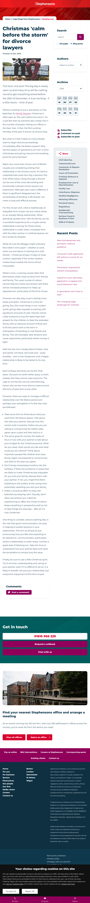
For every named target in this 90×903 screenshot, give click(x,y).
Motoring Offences (68, 199)
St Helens (30, 778)
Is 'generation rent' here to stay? (70, 293)
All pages (63, 44)
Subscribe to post (70, 136)
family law (60, 787)
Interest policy (53, 859)
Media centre (9, 790)
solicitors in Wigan (65, 778)
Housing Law (48, 19)
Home (8, 19)
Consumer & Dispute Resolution (69, 168)
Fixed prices (8, 781)
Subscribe (66, 130)
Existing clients (38, 758)
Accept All (11, 891)
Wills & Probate (66, 222)
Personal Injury (66, 203)
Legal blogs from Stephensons (26, 19)
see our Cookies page (14, 884)
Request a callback (45, 644)
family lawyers (23, 113)
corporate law (68, 792)
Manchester (31, 775)
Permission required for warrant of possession (68, 269)
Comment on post (70, 133)
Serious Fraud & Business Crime (66, 217)
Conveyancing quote (76, 752)
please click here (68, 884)
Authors (62, 58)
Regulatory (64, 206)
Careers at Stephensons (52, 752)
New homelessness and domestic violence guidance (68, 243)
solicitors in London (66, 775)
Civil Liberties (65, 160)
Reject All (29, 891)
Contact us (54, 758)
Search (62, 30)
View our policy (63, 841)
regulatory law (78, 792)
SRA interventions (28, 752)
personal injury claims (71, 784)
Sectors (6, 778)
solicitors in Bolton (60, 772)
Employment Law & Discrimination (68, 183)
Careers (6, 793)
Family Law (64, 188)
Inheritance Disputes (69, 192)
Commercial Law (67, 163)
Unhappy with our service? (58, 862)
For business (8, 775)
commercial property (57, 796)
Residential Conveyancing (66, 211)
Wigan (29, 781)
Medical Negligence (68, 196)
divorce (67, 787)
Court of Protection (68, 173)
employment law (56, 792)
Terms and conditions (56, 856)
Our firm (7, 787)
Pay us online (10, 752)
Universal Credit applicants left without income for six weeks (70, 257)
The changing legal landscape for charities (68, 303)
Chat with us (45, 652)
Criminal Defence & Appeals (68, 178)
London (30, 772)
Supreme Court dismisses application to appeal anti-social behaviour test (70, 281)
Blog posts (78, 44)
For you (6, 772)
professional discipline (70, 790)
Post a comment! (20, 592)
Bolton (29, 769)
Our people (8, 784)
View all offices (14, 737)
